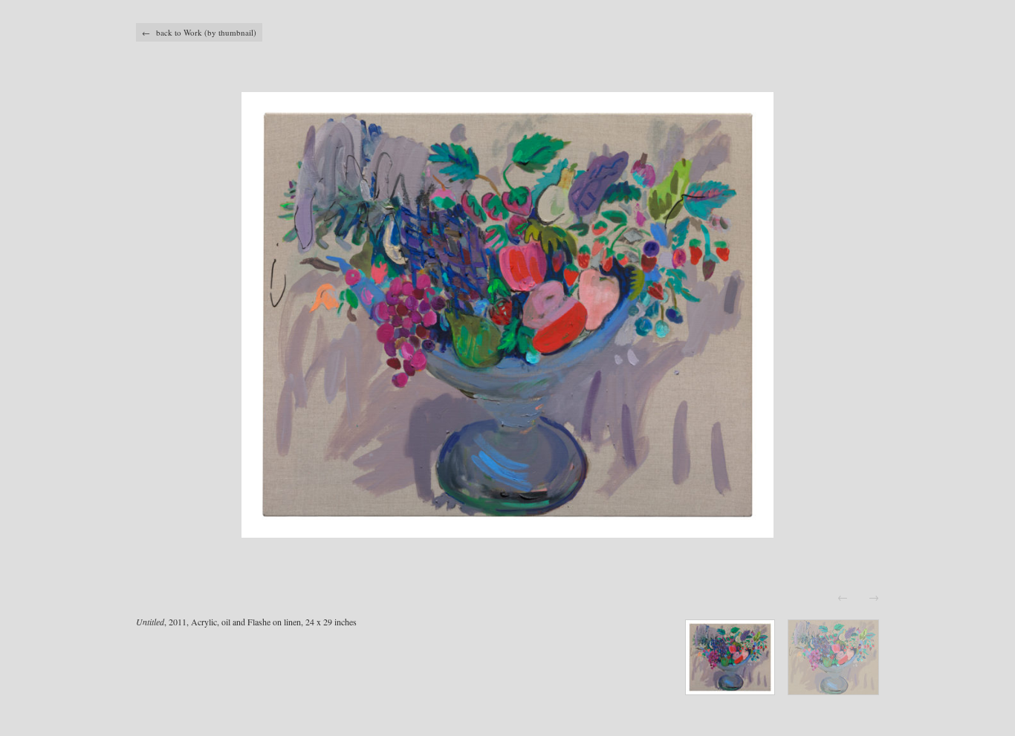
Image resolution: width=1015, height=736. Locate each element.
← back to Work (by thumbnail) (199, 32)
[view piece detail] (730, 690)
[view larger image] (507, 315)
